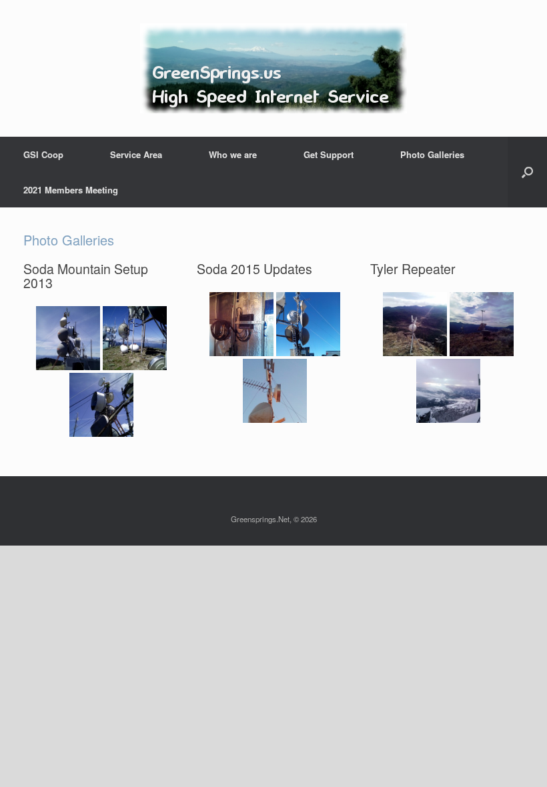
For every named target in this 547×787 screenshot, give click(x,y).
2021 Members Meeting (70, 189)
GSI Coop (43, 154)
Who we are (233, 154)
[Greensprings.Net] (273, 68)
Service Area (136, 154)
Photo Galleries (432, 154)
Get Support (329, 154)
